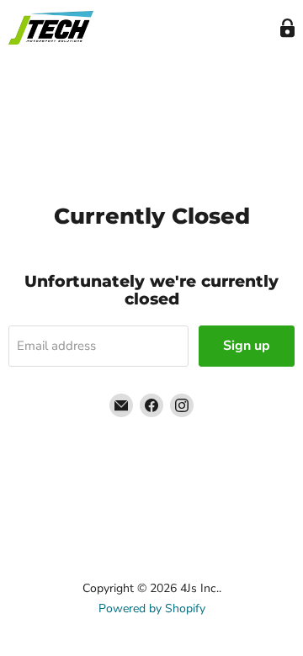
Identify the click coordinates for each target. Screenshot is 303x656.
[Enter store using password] (287, 28)
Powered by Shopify (151, 608)
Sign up (246, 345)
